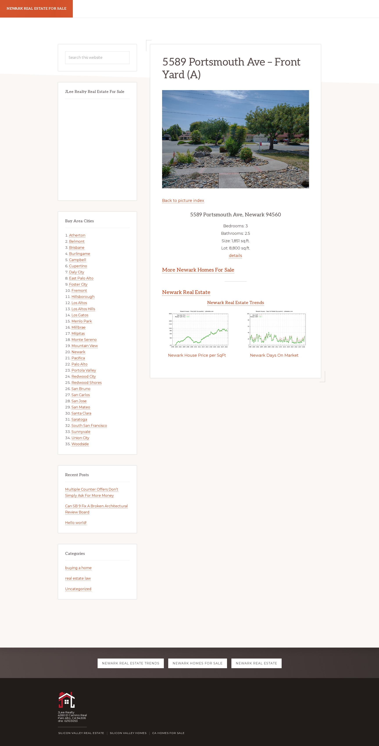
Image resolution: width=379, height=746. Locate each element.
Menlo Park (82, 321)
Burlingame (79, 254)
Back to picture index (183, 200)
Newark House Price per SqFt (197, 355)
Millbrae (79, 327)
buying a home (78, 568)
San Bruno (81, 389)
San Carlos (81, 395)
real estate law (78, 578)
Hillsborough (83, 297)
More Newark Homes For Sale (198, 270)
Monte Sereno (84, 340)
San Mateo (81, 407)
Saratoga (79, 419)
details (235, 255)
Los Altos (79, 303)
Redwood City (84, 376)
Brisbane (76, 248)
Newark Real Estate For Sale (36, 9)
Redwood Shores (87, 383)
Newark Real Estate (186, 292)
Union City (80, 438)
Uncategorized (78, 589)
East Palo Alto (81, 278)
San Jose (79, 401)
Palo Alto (80, 364)
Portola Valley (84, 370)
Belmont (77, 241)
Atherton (77, 235)
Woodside (80, 444)
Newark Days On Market (274, 355)
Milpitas (78, 333)
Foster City (78, 284)
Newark (78, 352)
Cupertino (78, 266)
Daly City (76, 272)
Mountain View (85, 346)
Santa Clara (81, 413)
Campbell (77, 260)
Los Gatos (80, 315)
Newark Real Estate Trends (235, 302)
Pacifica (78, 358)
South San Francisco (89, 426)
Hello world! (75, 523)
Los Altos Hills (83, 309)
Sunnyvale (81, 432)
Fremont (79, 290)
